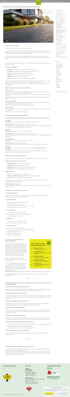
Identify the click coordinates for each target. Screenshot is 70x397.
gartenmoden (58, 34)
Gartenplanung (59, 73)
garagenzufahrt (58, 20)
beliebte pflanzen (59, 12)
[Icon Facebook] (51, 368)
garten (63, 20)
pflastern (65, 46)
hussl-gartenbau (59, 42)
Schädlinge (58, 86)
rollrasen (59, 54)
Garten (57, 70)
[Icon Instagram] (48, 368)
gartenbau (59, 26)
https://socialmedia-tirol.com (22, 394)
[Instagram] (3, 1)
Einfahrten (58, 68)
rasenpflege (62, 52)
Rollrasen (58, 84)
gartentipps (59, 39)
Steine (63, 53)
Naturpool (58, 78)
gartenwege (58, 40)
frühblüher (57, 18)
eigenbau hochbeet (63, 15)
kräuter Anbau (64, 43)
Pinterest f (20, 274)
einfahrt (57, 17)
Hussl (57, 76)
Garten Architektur (60, 23)
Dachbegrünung (59, 67)
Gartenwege (58, 75)
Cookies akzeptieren (49, 393)
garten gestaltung (61, 32)
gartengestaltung (61, 30)
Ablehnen (56, 393)
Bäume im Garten (59, 64)
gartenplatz (57, 37)
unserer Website (19, 271)
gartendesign (58, 28)
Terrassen (58, 87)
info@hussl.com (32, 375)
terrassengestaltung (60, 56)
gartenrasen (61, 37)
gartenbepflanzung (60, 27)
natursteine (58, 44)
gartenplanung (60, 36)
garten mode (59, 33)
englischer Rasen (61, 17)
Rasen (64, 48)
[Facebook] (2, 1)
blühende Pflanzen (59, 65)
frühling (61, 18)
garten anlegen (59, 21)
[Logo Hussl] (39, 2)
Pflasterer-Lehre (59, 79)
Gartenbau (58, 71)
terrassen (58, 55)
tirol (65, 56)
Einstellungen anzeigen (64, 393)
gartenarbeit (58, 23)
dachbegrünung (58, 15)
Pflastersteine (59, 48)
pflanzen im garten (58, 46)
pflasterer (62, 46)
